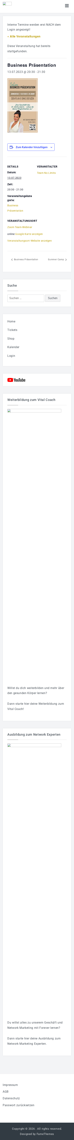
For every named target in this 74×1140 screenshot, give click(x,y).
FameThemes (45, 1134)
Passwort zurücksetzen (18, 1105)
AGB (6, 1091)
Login (11, 356)
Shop (11, 338)
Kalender (13, 347)
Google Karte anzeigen (29, 234)
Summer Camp (56, 259)
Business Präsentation (25, 259)
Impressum (10, 1085)
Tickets (12, 330)
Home (11, 321)
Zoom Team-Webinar (19, 227)
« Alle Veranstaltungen (24, 36)
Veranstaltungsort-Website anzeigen (29, 240)
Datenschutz (11, 1098)
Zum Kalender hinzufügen (32, 147)
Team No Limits (46, 172)
